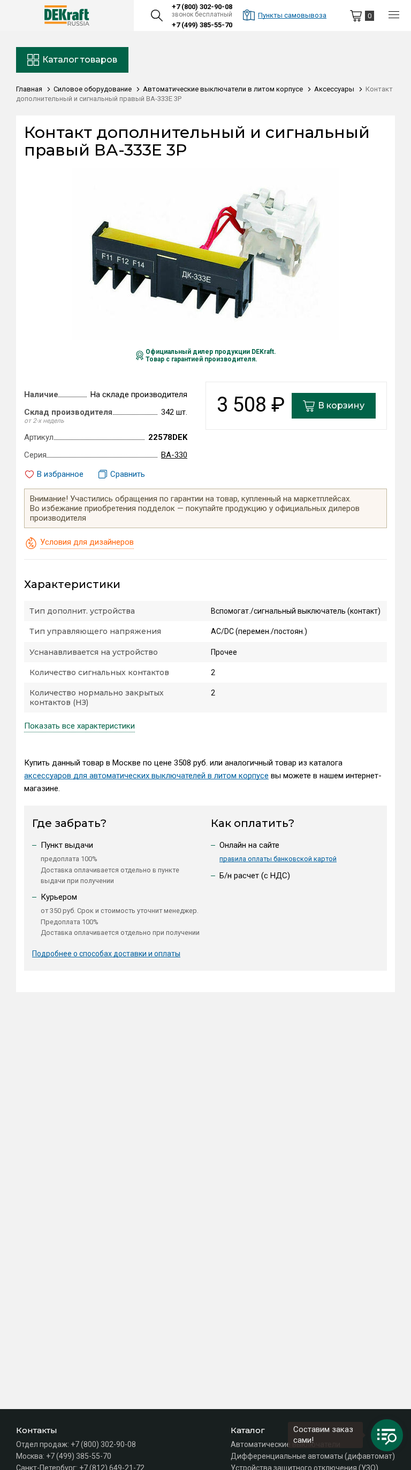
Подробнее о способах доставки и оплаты (106, 953)
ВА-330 (174, 455)
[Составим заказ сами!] (387, 1435)
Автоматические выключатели (285, 1444)
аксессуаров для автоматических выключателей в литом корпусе (146, 775)
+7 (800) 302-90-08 (202, 7)
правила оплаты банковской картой (278, 859)
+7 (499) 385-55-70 (202, 25)
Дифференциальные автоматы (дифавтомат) (313, 1456)
